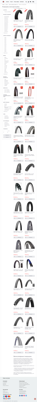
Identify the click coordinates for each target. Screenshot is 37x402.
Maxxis (5, 63)
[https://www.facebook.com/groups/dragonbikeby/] (22, 395)
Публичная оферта (22, 385)
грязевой (5, 84)
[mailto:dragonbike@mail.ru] (26, 395)
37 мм (5, 43)
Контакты (4, 383)
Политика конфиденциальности (24, 384)
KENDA (5, 57)
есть (5, 98)
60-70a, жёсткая (7, 92)
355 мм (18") (6, 23)
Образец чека (21, 386)
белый (5, 105)
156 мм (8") (6, 29)
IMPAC (5, 70)
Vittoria (5, 65)
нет (5, 99)
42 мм (5, 45)
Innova (5, 71)
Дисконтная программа (23, 382)
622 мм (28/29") (6, 16)
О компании (5, 382)
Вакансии (4, 384)
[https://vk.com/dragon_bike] (20, 395)
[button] (7, 2)
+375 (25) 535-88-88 (23, 391)
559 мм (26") (6, 18)
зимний (5, 85)
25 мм (5, 38)
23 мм (5, 37)
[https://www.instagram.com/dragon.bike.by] (24, 395)
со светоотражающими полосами (7, 107)
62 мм (5, 50)
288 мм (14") (6, 25)
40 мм (5, 44)
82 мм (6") (5, 30)
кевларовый (6, 118)
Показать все (5, 111)
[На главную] (4, 2)
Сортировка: (15, 8)
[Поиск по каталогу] (26, 2)
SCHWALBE (6, 58)
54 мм (5, 49)
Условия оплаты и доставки (23, 383)
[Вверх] (35, 399)
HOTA (5, 64)
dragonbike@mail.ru (23, 393)
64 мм (5, 51)
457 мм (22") (6, 31)
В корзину (19, 26)
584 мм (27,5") (6, 17)
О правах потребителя (22, 387)
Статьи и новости (6, 385)
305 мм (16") (6, 24)
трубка (5, 126)
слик (5, 79)
